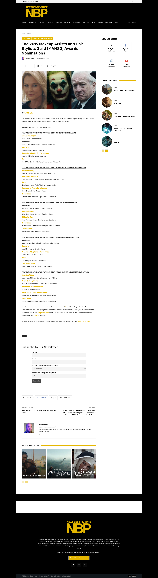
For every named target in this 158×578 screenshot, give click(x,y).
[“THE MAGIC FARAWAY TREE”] (107, 115)
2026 (33, 473)
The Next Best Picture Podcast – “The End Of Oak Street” (59, 474)
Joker (24, 182)
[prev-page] (23, 482)
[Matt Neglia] (23, 58)
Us (23, 159)
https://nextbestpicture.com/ (47, 427)
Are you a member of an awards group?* (45, 365)
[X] (135, 1)
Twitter (36, 316)
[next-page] (26, 482)
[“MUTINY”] (107, 141)
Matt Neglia (31, 58)
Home (23, 33)
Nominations (46, 39)
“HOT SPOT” (118, 103)
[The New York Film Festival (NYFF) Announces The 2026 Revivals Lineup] (84, 463)
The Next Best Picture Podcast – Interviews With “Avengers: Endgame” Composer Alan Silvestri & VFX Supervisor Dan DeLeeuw (78, 412)
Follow (111, 44)
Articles (29, 33)
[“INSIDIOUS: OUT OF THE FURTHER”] (107, 128)
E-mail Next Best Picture (79, 558)
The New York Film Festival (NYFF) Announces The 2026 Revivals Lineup (84, 474)
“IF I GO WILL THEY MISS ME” (34, 476)
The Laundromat (28, 263)
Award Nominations (33, 336)
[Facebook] (130, 1)
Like (126, 44)
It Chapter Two (27, 217)
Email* (34, 359)
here (67, 307)
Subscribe (126, 59)
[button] (131, 22)
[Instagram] (132, 1)
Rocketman (26, 194)
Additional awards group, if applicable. (44, 373)
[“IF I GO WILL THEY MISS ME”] (34, 463)
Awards (35, 39)
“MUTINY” (117, 142)
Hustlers (25, 147)
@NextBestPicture (84, 321)
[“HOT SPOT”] (107, 102)
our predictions (43, 313)
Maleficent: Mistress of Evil (32, 287)
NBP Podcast (58, 469)
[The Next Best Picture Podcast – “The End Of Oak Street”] (59, 463)
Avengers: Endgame (30, 136)
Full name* (35, 352)
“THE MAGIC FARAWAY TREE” (125, 116)
